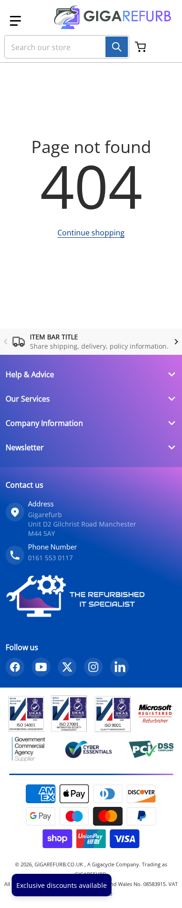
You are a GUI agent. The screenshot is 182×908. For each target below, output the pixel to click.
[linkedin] (119, 667)
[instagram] (93, 667)
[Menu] (15, 21)
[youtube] (41, 667)
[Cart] (141, 47)
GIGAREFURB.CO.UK (59, 864)
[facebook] (15, 667)
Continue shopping (91, 232)
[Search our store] (116, 47)
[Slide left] (5, 342)
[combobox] (63, 47)
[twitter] (67, 667)
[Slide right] (176, 342)
